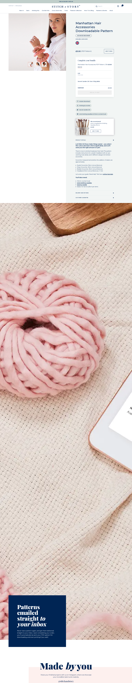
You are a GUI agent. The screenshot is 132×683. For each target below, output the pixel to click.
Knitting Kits (35, 10)
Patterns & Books (101, 10)
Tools (66, 10)
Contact (11, 5)
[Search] (96, 6)
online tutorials (108, 174)
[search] (105, 6)
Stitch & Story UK (66, 6)
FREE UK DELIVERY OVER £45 (66, 1)
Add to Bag (95, 131)
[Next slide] (51, 64)
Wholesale (18, 5)
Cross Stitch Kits (57, 10)
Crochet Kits (45, 10)
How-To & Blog (89, 10)
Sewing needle (82, 185)
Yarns (27, 10)
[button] (30, 64)
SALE (111, 10)
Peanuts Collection (76, 10)
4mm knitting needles (84, 183)
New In (21, 10)
